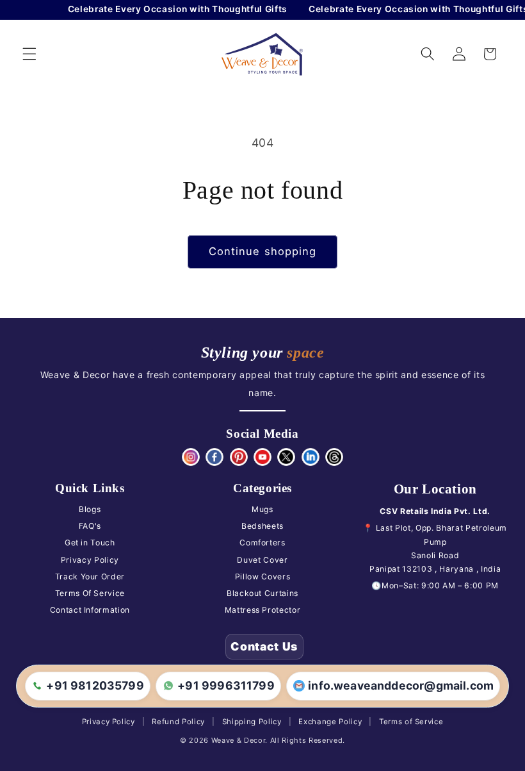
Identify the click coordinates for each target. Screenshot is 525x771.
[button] (29, 53)
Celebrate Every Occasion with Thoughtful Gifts (174, 9)
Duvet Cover (262, 560)
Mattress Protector (263, 610)
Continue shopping (263, 251)
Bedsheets (262, 526)
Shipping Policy (252, 721)
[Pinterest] (239, 457)
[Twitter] (286, 457)
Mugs (262, 509)
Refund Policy (178, 721)
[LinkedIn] (310, 457)
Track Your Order (90, 576)
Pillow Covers (263, 576)
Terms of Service (411, 721)
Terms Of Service (90, 593)
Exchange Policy (330, 721)
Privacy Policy (90, 560)
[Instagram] (191, 457)
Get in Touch (90, 542)
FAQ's (90, 526)
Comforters (262, 542)
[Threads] (334, 457)
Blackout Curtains (262, 593)
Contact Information (90, 610)
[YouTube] (262, 457)
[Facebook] (214, 457)
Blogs (90, 509)
